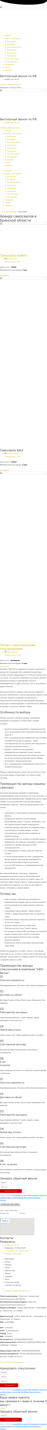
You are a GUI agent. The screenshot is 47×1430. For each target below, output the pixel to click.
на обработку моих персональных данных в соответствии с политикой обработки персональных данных (23, 1197)
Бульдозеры (11, 50)
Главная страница (9, 212)
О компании (9, 64)
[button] (10, 85)
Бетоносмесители (14, 47)
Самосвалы (11, 56)
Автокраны (11, 44)
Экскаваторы (12, 62)
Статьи (7, 67)
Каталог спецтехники (13, 38)
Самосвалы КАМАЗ (13, 255)
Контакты (8, 70)
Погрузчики (11, 53)
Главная (8, 35)
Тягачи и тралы (13, 59)
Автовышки (11, 41)
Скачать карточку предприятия (12, 1362)
